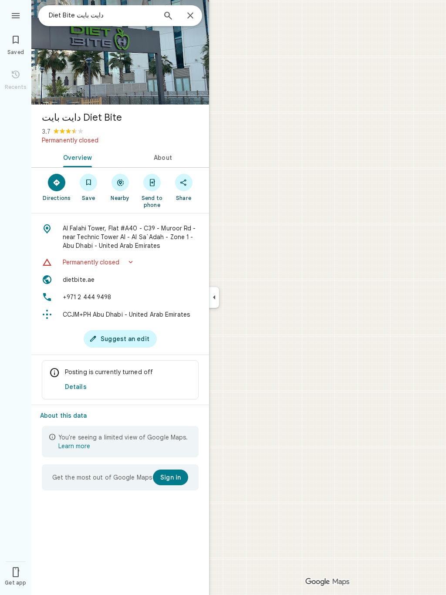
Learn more (74, 446)
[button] (120, 262)
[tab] (75, 156)
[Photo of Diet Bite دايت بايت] (120, 52)
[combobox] (102, 15)
